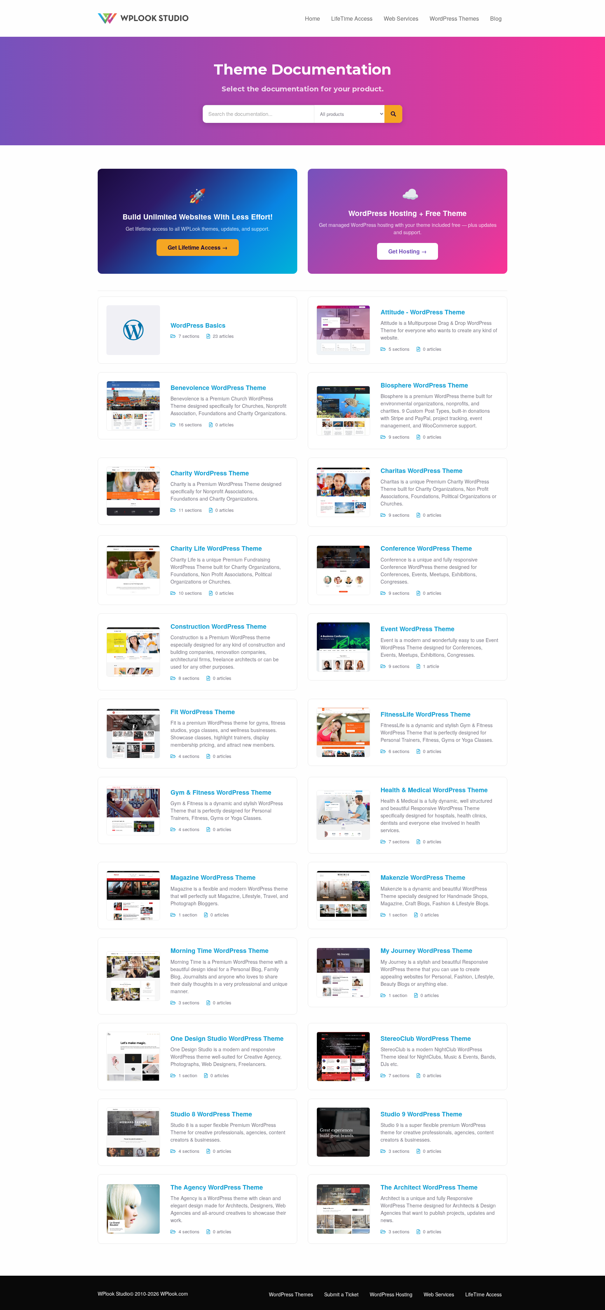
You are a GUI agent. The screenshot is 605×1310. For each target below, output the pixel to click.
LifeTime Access (352, 18)
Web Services (401, 18)
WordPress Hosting (391, 1294)
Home (312, 18)
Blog (496, 18)
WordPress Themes (454, 18)
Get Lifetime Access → (198, 247)
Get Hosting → (407, 251)
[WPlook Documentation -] (162, 17)
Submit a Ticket (341, 1294)
